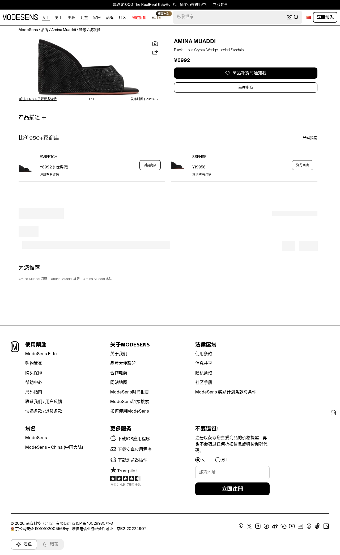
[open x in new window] (249, 526)
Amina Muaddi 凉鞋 (33, 279)
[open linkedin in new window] (326, 526)
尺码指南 (33, 392)
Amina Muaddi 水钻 (97, 279)
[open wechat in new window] (283, 526)
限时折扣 (138, 18)
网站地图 (118, 383)
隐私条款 (203, 373)
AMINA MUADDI (195, 41)
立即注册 (232, 489)
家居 (97, 18)
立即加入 (325, 17)
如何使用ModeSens (129, 411)
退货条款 (53, 411)
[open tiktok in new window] (317, 526)
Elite (156, 17)
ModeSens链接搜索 (129, 402)
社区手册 (203, 383)
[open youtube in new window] (292, 526)
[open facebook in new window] (266, 526)
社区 (122, 18)
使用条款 (203, 354)
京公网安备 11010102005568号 (42, 529)
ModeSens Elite (41, 354)
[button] (89, 67)
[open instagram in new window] (258, 526)
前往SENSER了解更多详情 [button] (38, 99)
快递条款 (33, 411)
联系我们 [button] (33, 402)
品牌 (109, 18)
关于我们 (118, 354)
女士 (46, 18)
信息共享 (203, 364)
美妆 (71, 18)
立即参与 (220, 5)
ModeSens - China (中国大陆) (54, 448)
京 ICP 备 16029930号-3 (92, 524)
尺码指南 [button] (310, 138)
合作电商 (118, 373)
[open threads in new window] (309, 526)
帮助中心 (33, 383)
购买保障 (33, 373)
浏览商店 (150, 165)
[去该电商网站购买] (25, 165)
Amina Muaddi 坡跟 (65, 279)
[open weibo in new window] (275, 526)
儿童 (84, 18)
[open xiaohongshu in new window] (300, 526)
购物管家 (33, 364)
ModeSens (36, 438)
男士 (58, 18)
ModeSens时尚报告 (129, 392)
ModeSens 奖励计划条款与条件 (225, 392)
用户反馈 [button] (53, 402)
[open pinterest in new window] (241, 526)
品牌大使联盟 (123, 364)
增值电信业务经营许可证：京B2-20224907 (109, 529)
